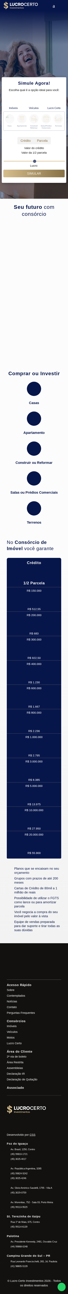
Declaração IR (16, 1073)
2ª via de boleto (16, 1056)
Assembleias (15, 1068)
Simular (34, 173)
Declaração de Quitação (22, 1079)
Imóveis (12, 1026)
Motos (11, 1037)
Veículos (12, 1031)
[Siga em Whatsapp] (20, 1122)
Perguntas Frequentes (21, 1012)
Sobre (10, 990)
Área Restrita (15, 1062)
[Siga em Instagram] (11, 1122)
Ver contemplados (25, 68)
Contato (12, 1007)
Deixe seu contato (34, 969)
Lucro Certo (14, 1043)
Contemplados (16, 995)
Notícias (12, 1001)
